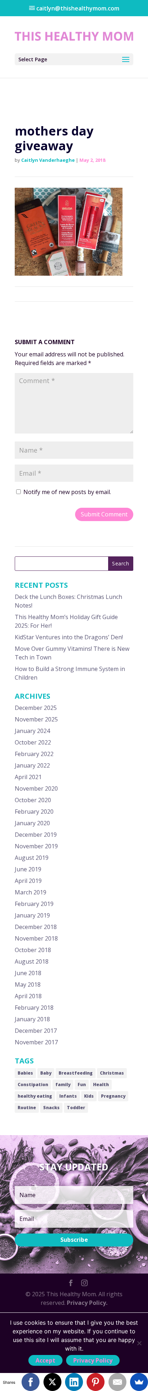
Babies (25, 1073)
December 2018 (36, 927)
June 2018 (28, 973)
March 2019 (30, 892)
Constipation (33, 1084)
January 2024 (32, 731)
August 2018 (31, 961)
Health (101, 1084)
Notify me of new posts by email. (67, 492)
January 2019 (32, 915)
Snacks (51, 1108)
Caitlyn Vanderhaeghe (48, 160)
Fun (82, 1084)
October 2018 (33, 950)
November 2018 (36, 938)
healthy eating (35, 1096)
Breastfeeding (76, 1073)
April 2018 (28, 996)
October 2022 (33, 742)
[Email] (117, 1382)
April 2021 (28, 777)
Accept (45, 1360)
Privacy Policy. (87, 1303)
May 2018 (28, 984)
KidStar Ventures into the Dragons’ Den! (69, 637)
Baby (45, 1073)
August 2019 (31, 858)
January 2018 (32, 1019)
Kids (89, 1096)
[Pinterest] (96, 1382)
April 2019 (28, 881)
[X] (52, 1382)
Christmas (112, 1073)
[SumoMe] (139, 1382)
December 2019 (36, 835)
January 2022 (32, 765)
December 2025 (36, 708)
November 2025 (36, 719)
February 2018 (34, 1008)
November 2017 (36, 1042)
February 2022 (34, 754)
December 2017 (36, 1031)
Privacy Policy (92, 1360)
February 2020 (34, 812)
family (62, 1084)
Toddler (76, 1108)
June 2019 (28, 869)
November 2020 (36, 788)
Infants (68, 1096)
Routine (27, 1108)
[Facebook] (31, 1382)
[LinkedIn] (74, 1382)
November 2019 (36, 846)
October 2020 (33, 800)
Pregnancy (113, 1096)
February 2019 (34, 904)
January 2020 (32, 823)
